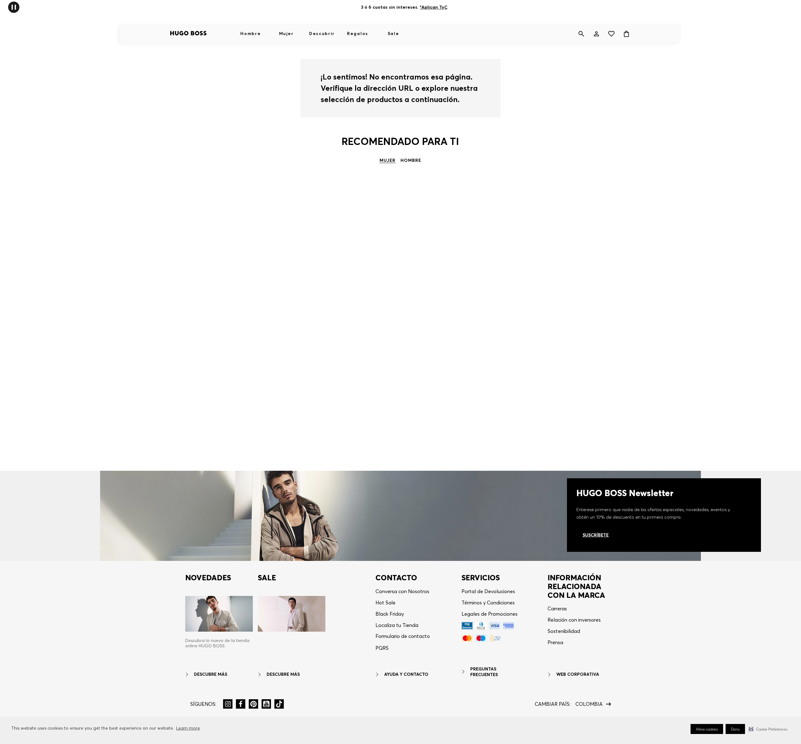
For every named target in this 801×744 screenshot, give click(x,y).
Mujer (286, 33)
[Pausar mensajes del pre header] (14, 6)
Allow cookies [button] (707, 729)
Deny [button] (735, 729)
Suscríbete (596, 535)
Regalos (357, 33)
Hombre (250, 33)
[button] (767, 729)
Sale (393, 33)
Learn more (188, 728)
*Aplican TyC (433, 7)
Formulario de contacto (402, 636)
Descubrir (322, 33)
